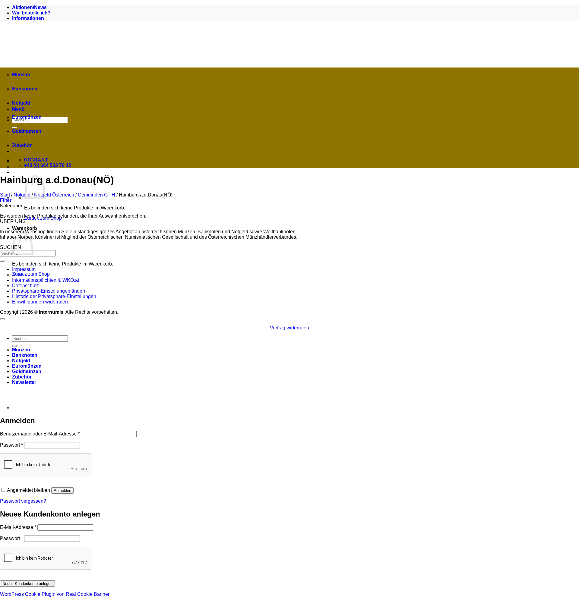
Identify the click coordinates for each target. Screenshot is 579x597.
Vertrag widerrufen (289, 327)
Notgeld (21, 102)
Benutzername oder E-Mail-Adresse (40, 433)
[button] (5, 200)
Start (5, 194)
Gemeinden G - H (96, 194)
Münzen (21, 74)
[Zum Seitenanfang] (2, 319)
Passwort (11, 445)
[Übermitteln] (2, 261)
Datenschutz (25, 285)
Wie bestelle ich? (31, 12)
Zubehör (22, 145)
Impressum (24, 269)
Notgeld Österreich (54, 194)
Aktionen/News (29, 7)
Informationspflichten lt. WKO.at (45, 280)
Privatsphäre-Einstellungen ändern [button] (49, 291)
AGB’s (19, 274)
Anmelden (62, 490)
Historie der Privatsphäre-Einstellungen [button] (54, 296)
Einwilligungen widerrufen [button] (40, 301)
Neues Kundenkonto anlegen (27, 583)
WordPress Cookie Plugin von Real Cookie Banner (54, 594)
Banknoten (24, 88)
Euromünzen (27, 117)
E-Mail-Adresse (18, 527)
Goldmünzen (26, 131)
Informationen (28, 18)
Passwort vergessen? (23, 501)
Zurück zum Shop (31, 274)
